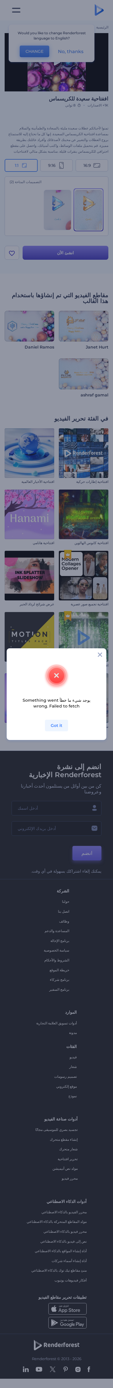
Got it (56, 725)
